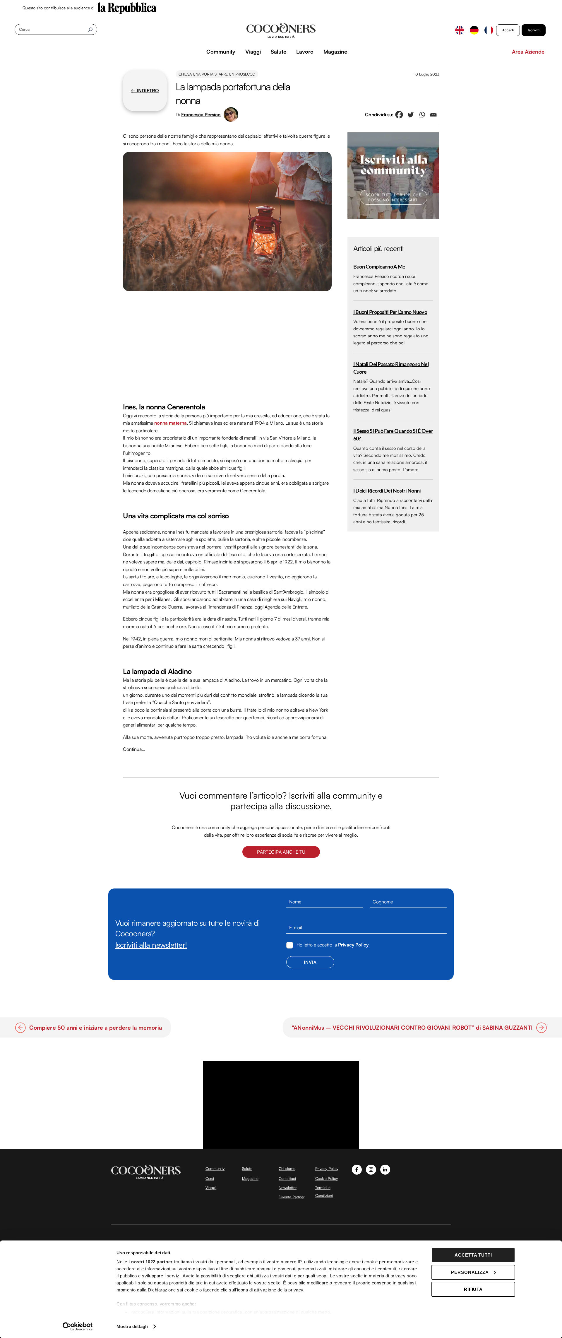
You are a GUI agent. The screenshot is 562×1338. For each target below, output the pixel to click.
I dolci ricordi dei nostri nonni (387, 491)
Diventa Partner (291, 1197)
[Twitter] (410, 115)
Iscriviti (533, 30)
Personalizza (470, 1272)
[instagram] (371, 1168)
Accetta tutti (473, 1254)
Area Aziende (528, 51)
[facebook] (357, 1168)
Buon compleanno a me (379, 267)
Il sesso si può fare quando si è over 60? (393, 435)
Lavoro (304, 51)
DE (474, 30)
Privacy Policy (353, 945)
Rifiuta (473, 1289)
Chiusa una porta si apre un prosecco (217, 74)
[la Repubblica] (127, 8)
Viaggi (253, 51)
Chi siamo (287, 1168)
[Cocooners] (281, 30)
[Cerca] (90, 29)
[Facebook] (399, 115)
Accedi (508, 30)
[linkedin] (385, 1168)
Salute (278, 51)
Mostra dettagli (132, 1326)
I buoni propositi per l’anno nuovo (390, 312)
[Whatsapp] (422, 115)
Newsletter (288, 1187)
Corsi (209, 1178)
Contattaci (287, 1178)
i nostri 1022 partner (150, 1261)
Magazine (335, 51)
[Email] (433, 115)
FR (488, 30)
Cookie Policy (326, 1178)
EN (459, 30)
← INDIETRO (145, 90)
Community (220, 51)
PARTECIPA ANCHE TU (281, 852)
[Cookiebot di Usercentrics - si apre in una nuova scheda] (77, 1326)
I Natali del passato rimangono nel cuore (391, 368)
